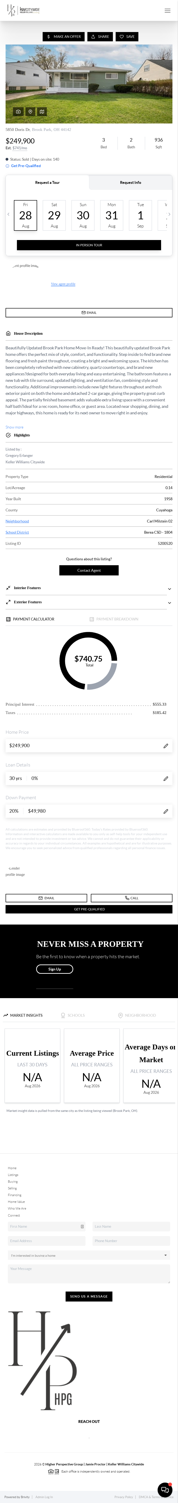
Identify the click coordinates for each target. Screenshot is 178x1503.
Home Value (16, 1202)
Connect (14, 1215)
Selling (12, 1188)
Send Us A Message (89, 1296)
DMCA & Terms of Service (156, 1497)
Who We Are (17, 1208)
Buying (13, 1181)
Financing (14, 1195)
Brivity (25, 1497)
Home (12, 1168)
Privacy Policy (123, 1497)
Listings (13, 1175)
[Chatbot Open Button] (165, 1490)
